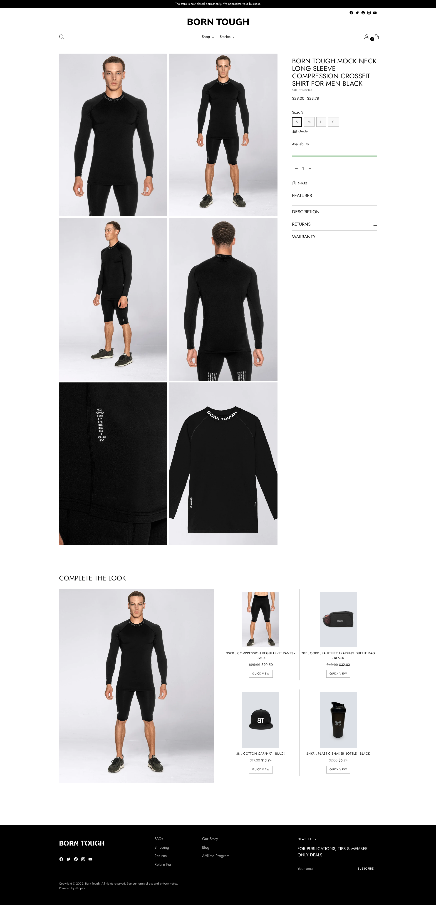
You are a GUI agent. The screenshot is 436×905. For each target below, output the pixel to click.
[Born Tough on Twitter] (357, 13)
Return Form (164, 864)
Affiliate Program (215, 855)
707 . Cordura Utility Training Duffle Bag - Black (338, 655)
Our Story (210, 838)
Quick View (260, 674)
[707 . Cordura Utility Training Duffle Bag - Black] (338, 619)
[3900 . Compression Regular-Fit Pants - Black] (260, 619)
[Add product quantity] (296, 168)
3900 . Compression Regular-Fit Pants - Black (260, 655)
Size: (297, 112)
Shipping (161, 847)
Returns (160, 855)
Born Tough (92, 883)
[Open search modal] (61, 36)
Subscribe (366, 868)
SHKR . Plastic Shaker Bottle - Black (338, 753)
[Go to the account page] (364, 36)
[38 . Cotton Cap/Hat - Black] (260, 720)
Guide (303, 131)
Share (302, 183)
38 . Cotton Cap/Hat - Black (260, 753)
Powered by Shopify (72, 888)
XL (333, 122)
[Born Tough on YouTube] (375, 13)
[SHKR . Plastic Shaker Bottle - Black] (338, 720)
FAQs (158, 838)
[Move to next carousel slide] (373, 809)
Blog (205, 847)
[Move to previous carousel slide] (363, 809)
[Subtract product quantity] (310, 168)
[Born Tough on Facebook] (351, 13)
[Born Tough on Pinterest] (363, 13)
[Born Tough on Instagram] (369, 13)
